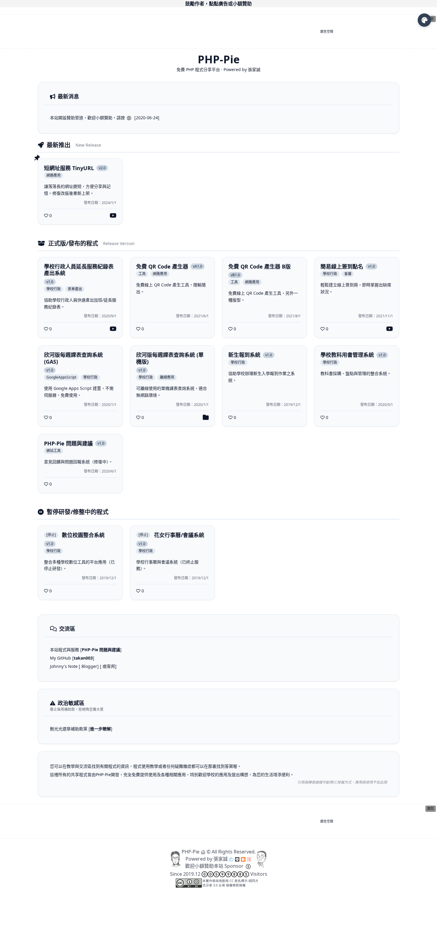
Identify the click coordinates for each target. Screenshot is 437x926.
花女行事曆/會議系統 (179, 535)
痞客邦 (109, 666)
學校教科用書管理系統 (347, 354)
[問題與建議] (249, 859)
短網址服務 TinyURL (69, 168)
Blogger (89, 666)
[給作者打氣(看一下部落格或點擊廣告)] (231, 859)
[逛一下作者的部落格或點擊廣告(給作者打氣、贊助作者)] (243, 859)
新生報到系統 (244, 354)
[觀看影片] (113, 216)
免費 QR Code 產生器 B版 (259, 266)
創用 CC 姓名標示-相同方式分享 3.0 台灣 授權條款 (230, 883)
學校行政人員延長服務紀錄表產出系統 (79, 270)
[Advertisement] (212, 31)
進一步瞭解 (100, 729)
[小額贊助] (248, 866)
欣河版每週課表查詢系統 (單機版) (170, 358)
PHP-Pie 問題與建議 (68, 443)
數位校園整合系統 (83, 535)
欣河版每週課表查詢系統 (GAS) (73, 358)
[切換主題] (424, 20)
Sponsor (233, 866)
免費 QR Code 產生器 (162, 266)
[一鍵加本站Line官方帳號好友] (237, 859)
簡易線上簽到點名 (341, 266)
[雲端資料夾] (206, 417)
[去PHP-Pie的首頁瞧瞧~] (203, 851)
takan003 (83, 658)
